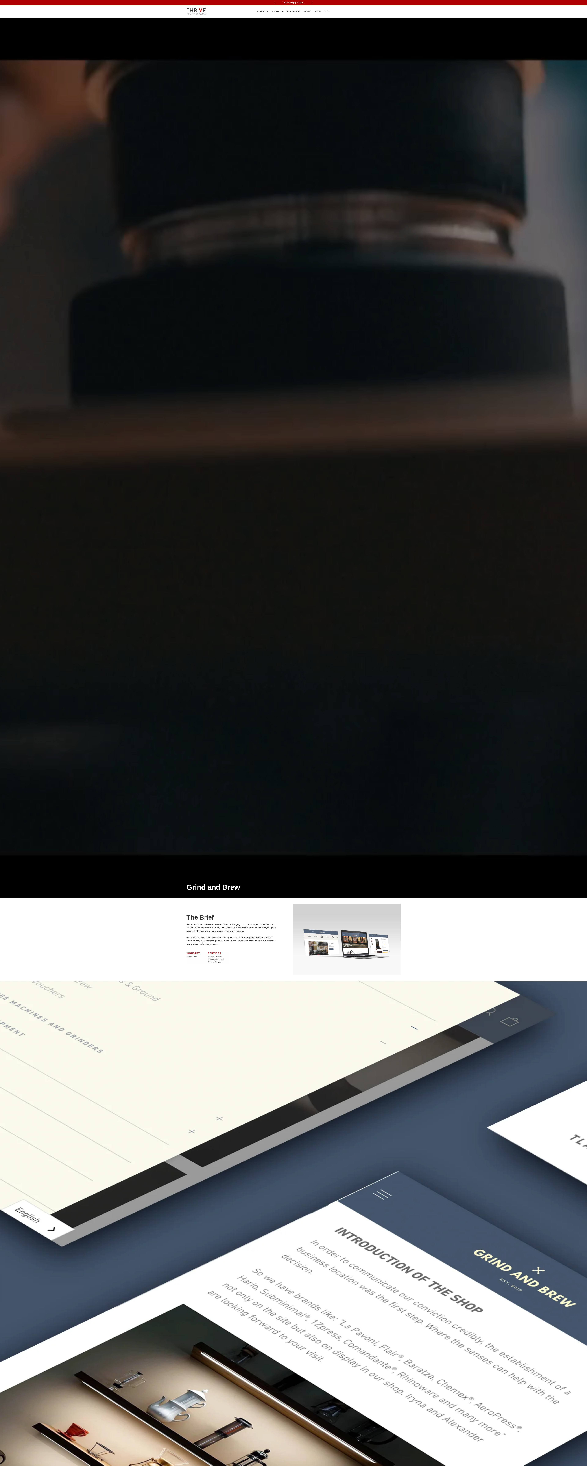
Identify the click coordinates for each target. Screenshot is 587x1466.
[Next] (312, 2)
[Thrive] (196, 11)
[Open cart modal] (399, 12)
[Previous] (275, 2)
